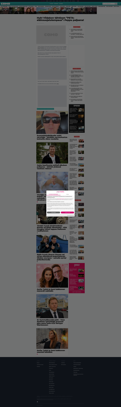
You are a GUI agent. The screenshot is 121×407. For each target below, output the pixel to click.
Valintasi (67, 194)
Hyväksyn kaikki (67, 212)
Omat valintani (53, 212)
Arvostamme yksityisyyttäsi (53, 194)
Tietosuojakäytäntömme (70, 215)
